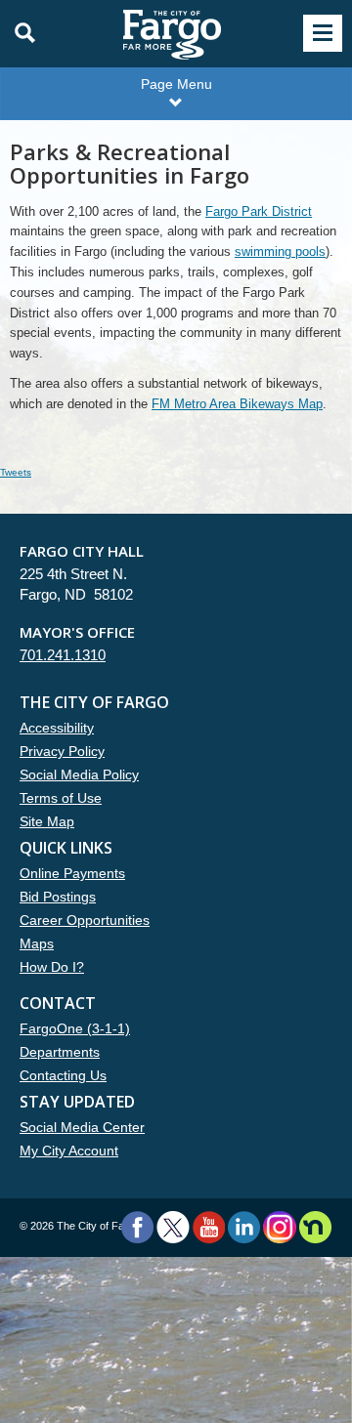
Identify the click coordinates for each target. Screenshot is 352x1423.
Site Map (47, 821)
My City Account (69, 1150)
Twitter (173, 1227)
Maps (37, 943)
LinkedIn (244, 1227)
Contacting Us (63, 1075)
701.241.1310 (63, 655)
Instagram (279, 1227)
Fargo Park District (258, 211)
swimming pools (280, 251)
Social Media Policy (79, 774)
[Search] (19, 33)
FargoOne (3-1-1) (75, 1028)
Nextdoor (315, 1227)
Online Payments (72, 873)
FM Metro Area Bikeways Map (237, 404)
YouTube (209, 1227)
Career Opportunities (85, 920)
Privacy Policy (62, 751)
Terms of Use (61, 798)
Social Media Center (82, 1127)
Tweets (15, 472)
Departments (60, 1052)
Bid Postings (58, 896)
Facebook (137, 1227)
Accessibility (57, 727)
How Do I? (52, 967)
